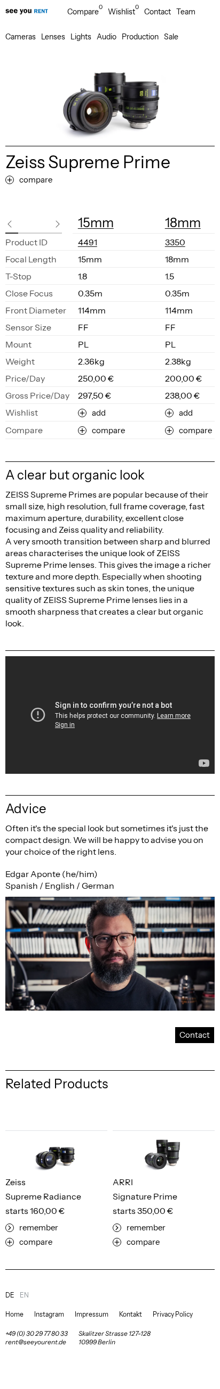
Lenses (53, 37)
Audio (106, 37)
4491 (87, 242)
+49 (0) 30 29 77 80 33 (36, 1333)
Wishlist (123, 11)
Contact (157, 11)
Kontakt (130, 1314)
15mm (96, 222)
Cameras (20, 37)
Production (140, 37)
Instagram (49, 1314)
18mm (183, 222)
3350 (175, 242)
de (9, 1295)
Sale (171, 37)
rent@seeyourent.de (35, 1342)
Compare (85, 11)
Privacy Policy (173, 1314)
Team (185, 11)
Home (14, 1314)
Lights (80, 37)
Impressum (91, 1314)
